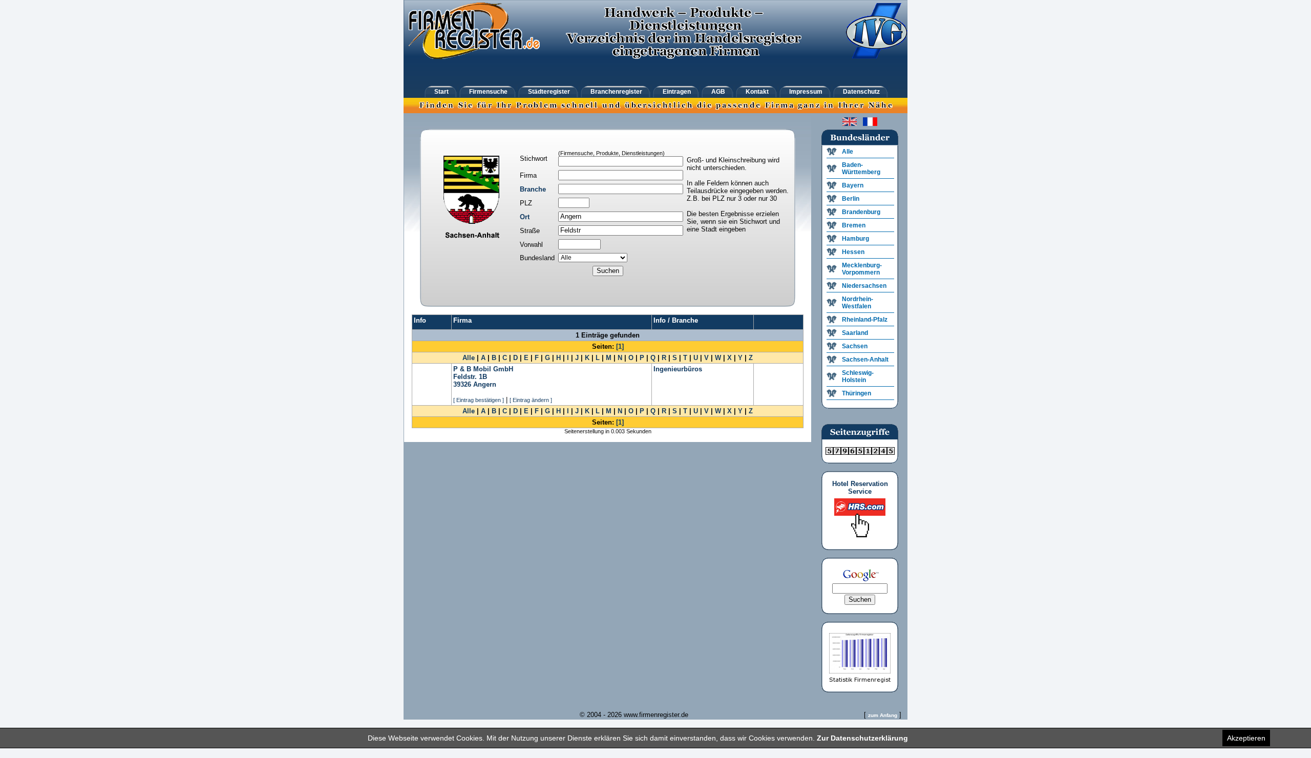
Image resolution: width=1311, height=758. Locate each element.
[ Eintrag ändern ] (531, 400)
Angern (484, 384)
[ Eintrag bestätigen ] (478, 400)
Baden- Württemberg (861, 168)
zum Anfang (882, 715)
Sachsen (855, 346)
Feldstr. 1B (470, 377)
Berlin (850, 198)
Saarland (855, 332)
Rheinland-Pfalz (864, 319)
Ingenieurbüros (677, 369)
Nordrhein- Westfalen (857, 303)
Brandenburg (861, 212)
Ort (525, 217)
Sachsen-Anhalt (865, 359)
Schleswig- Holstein (858, 376)
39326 (462, 384)
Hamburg (855, 238)
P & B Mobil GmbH (483, 369)
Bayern (852, 185)
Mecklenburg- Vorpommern (862, 269)
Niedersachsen (864, 285)
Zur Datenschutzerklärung (862, 738)
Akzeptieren (1246, 738)
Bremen (853, 225)
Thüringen (856, 393)
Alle (468, 358)
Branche (533, 189)
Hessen (853, 252)
